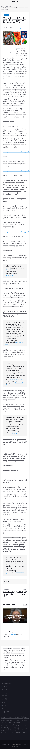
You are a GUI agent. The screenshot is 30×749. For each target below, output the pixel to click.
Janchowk (7, 26)
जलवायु (4, 693)
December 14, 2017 (10, 275)
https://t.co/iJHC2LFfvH (15, 379)
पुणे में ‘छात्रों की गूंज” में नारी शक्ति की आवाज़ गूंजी (14, 732)
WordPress (15, 746)
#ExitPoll (8, 270)
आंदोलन (4, 686)
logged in (13, 634)
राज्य (3, 702)
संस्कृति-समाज (6, 712)
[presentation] (24, 604)
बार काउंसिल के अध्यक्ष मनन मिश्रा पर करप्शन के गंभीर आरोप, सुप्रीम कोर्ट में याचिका (13, 655)
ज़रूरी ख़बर (6, 14)
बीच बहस (4, 696)
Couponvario (16, 744)
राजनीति (4, 699)
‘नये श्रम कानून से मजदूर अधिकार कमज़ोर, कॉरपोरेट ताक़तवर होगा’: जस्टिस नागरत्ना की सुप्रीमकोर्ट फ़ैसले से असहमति (15, 618)
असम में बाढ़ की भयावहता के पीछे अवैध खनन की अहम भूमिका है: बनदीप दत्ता (13, 665)
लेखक (4, 705)
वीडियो (4, 708)
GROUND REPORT (7, 683)
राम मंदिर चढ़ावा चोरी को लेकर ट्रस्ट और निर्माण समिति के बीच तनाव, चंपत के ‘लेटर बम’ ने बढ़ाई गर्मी (14, 650)
